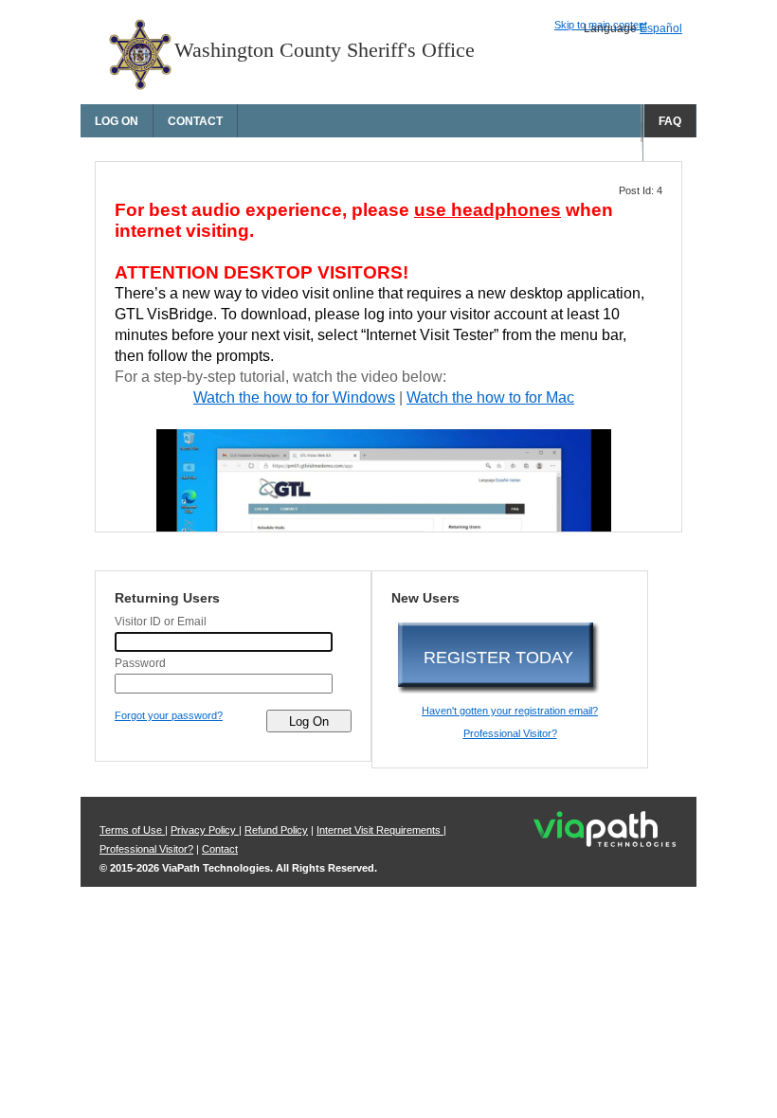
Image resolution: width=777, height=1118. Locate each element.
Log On (116, 121)
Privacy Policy (205, 830)
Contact (195, 121)
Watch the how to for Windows (294, 397)
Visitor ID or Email (161, 621)
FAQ (670, 121)
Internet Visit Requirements (379, 830)
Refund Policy (276, 830)
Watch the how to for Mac (490, 397)
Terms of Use (132, 830)
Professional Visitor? (510, 733)
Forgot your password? (169, 715)
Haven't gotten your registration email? (510, 710)
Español (661, 28)
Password (140, 663)
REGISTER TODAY (498, 657)
